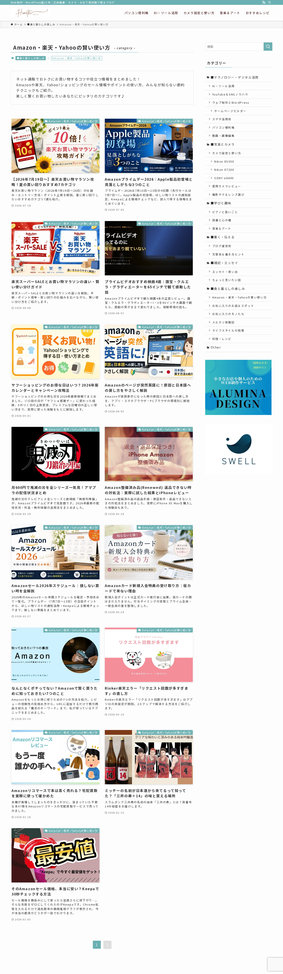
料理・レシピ (222, 339)
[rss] (264, 2)
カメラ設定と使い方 (226, 153)
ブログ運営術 (222, 246)
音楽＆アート (221, 228)
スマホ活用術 (222, 119)
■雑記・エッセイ (224, 263)
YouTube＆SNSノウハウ (230, 94)
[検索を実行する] (268, 46)
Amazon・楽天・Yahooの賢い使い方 (239, 297)
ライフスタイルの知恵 (228, 330)
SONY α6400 (224, 178)
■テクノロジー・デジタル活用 (235, 77)
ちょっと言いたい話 (226, 280)
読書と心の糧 (222, 220)
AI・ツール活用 (223, 86)
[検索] (269, 2)
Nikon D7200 (224, 169)
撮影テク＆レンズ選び (228, 194)
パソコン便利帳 (223, 127)
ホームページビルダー (230, 111)
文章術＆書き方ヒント (228, 254)
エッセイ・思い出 (225, 272)
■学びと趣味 (221, 203)
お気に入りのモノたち (228, 314)
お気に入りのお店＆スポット (233, 306)
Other (216, 347)
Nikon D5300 (224, 161)
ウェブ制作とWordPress (230, 102)
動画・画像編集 (223, 135)
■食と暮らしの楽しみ (31, 58)
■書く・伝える (223, 237)
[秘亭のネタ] (30, 12)
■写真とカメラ (223, 144)
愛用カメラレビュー (226, 186)
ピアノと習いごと (225, 212)
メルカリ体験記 (223, 322)
